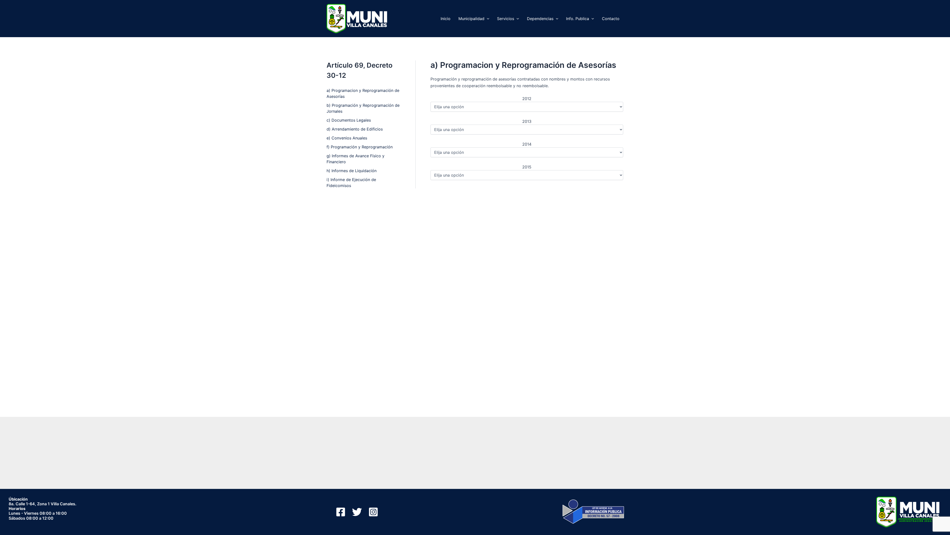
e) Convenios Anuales (347, 137)
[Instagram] (373, 512)
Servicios (505, 18)
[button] (486, 18)
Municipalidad (471, 18)
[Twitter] (357, 512)
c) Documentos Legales (349, 120)
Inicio (446, 18)
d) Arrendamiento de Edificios (355, 129)
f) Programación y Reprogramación (360, 146)
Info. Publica (577, 18)
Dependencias (540, 18)
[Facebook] (340, 512)
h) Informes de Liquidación (352, 170)
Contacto (610, 18)
